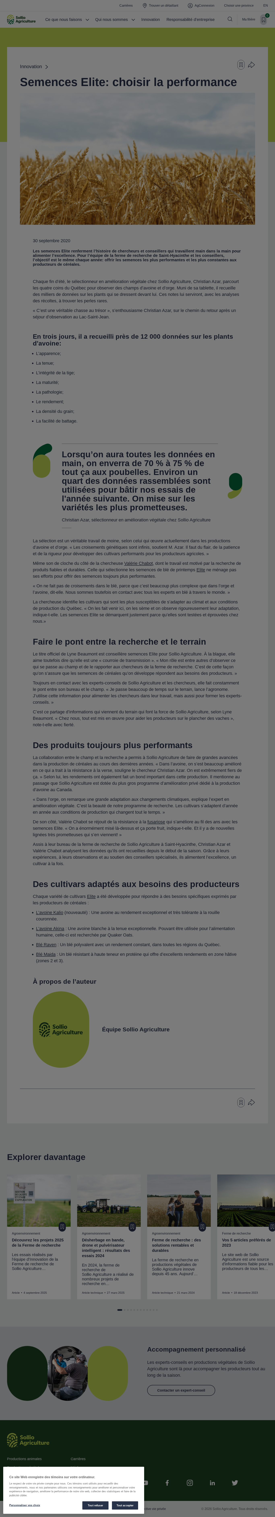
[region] (73, 1490)
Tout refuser (95, 1505)
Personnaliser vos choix (24, 1505)
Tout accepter (125, 1505)
